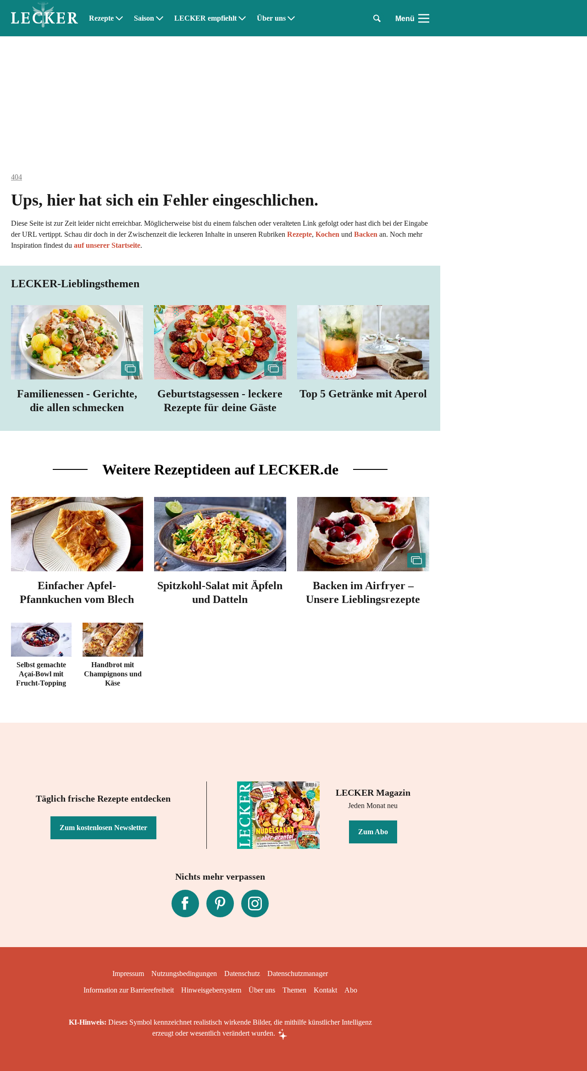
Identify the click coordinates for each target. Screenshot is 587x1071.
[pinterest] (220, 903)
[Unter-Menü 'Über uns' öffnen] (291, 18)
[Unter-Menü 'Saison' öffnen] (159, 18)
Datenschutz (242, 973)
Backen (365, 234)
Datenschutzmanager (297, 973)
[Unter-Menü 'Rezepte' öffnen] (119, 18)
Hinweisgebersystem (211, 990)
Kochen (327, 234)
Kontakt (325, 990)
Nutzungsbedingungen (184, 973)
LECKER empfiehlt (205, 18)
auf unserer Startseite (107, 245)
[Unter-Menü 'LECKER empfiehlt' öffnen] (242, 18)
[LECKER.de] (44, 18)
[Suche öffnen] (377, 18)
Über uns (271, 18)
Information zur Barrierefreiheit (128, 990)
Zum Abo (373, 832)
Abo (350, 990)
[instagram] (255, 903)
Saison (144, 18)
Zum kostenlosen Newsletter (103, 827)
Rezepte (101, 18)
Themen (294, 990)
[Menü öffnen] (423, 18)
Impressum (128, 973)
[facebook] (185, 903)
